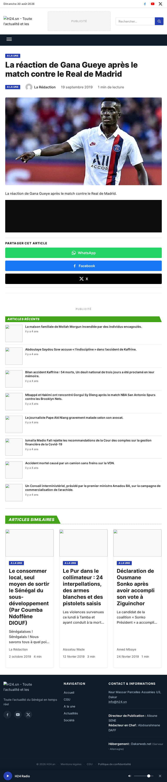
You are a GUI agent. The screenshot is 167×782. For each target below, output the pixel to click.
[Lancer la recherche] (159, 21)
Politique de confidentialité (114, 764)
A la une (12, 55)
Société (69, 720)
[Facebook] (145, 4)
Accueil (69, 692)
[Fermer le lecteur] (160, 775)
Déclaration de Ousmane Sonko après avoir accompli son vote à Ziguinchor (136, 587)
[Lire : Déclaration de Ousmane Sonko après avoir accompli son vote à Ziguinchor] (137, 542)
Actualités (71, 713)
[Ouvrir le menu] (9, 39)
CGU (67, 699)
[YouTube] (153, 4)
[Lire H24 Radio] (7, 776)
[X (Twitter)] (160, 4)
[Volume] (141, 776)
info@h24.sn (118, 702)
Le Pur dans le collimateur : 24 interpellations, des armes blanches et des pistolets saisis (83, 587)
